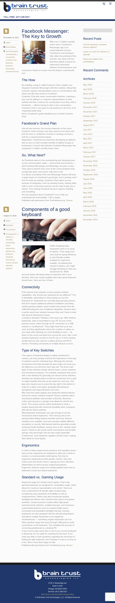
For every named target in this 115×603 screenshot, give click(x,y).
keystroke (9, 257)
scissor (8, 263)
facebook (9, 63)
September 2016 (90, 175)
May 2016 (87, 193)
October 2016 (89, 170)
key (13, 251)
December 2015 (90, 215)
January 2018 (89, 103)
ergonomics (10, 248)
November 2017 (90, 112)
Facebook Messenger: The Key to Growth (45, 33)
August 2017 (88, 125)
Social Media (11, 47)
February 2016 (89, 206)
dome (8, 245)
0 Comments (10, 230)
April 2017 (87, 143)
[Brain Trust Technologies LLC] (26, 11)
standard (9, 265)
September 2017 (90, 121)
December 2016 (90, 161)
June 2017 (88, 134)
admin (8, 42)
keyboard (9, 254)
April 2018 (87, 89)
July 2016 (87, 184)
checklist (9, 240)
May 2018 (87, 85)
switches (9, 268)
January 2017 (89, 157)
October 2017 (89, 116)
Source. (69, 200)
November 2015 (90, 220)
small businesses (12, 71)
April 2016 (87, 197)
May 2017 (87, 139)
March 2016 (88, 202)
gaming (9, 251)
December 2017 (90, 107)
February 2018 (89, 98)
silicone (15, 263)
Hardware (9, 225)
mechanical (10, 260)
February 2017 (89, 152)
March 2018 (88, 94)
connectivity (10, 57)
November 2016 (90, 166)
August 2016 (88, 179)
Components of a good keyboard (46, 212)
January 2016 (89, 211)
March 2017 (88, 148)
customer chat (11, 60)
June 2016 (88, 188)
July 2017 (87, 130)
